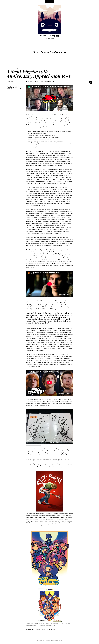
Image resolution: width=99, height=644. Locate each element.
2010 (8, 86)
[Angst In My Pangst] (49, 20)
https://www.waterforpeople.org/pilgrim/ (44, 625)
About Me (51, 42)
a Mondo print (39, 467)
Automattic (59, 640)
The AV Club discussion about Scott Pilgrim (44, 629)
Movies (20, 68)
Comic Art (14, 68)
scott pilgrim (17, 88)
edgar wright (10, 87)
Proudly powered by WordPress (43, 640)
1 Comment (10, 90)
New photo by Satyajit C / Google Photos (33, 444)
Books (9, 68)
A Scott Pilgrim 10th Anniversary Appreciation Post (38, 73)
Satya (8, 84)
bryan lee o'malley (15, 86)
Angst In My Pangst (49, 36)
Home (45, 42)
